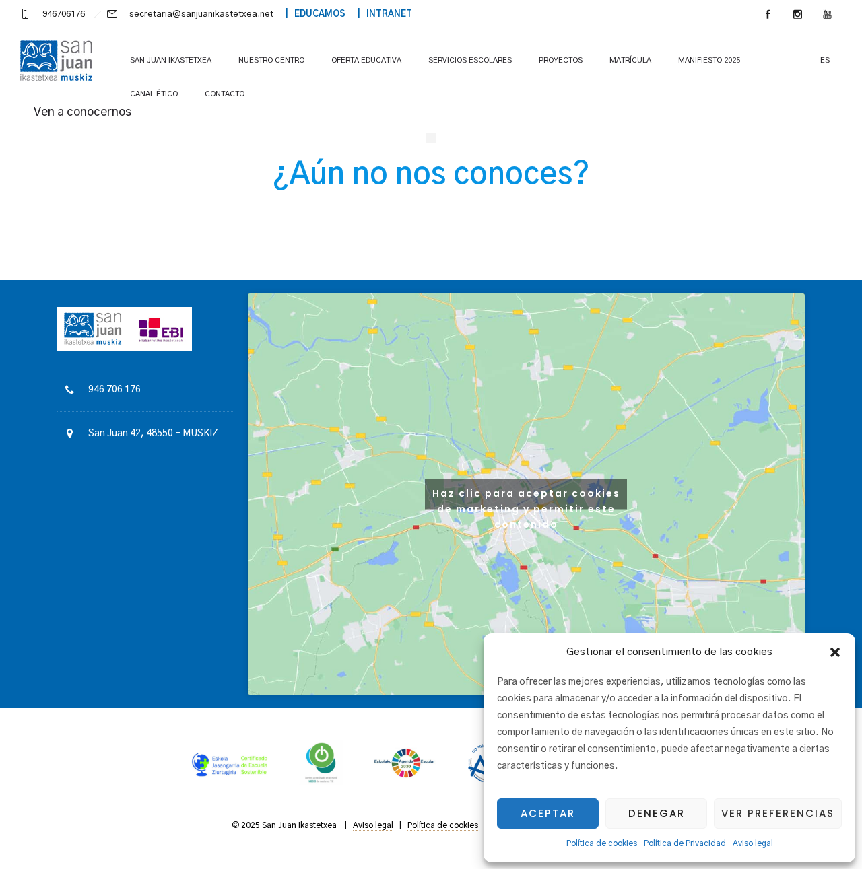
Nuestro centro (271, 60)
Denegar (656, 813)
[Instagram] (797, 15)
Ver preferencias (777, 813)
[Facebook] (768, 15)
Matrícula (630, 60)
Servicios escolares (470, 60)
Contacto (224, 94)
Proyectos (561, 60)
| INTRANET (379, 14)
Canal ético (154, 94)
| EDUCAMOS (310, 14)
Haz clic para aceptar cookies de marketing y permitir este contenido (526, 497)
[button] (835, 652)
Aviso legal (753, 843)
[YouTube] (827, 15)
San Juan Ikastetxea (170, 60)
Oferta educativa (366, 60)
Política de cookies (601, 843)
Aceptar (548, 813)
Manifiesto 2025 (709, 60)
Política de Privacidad (685, 843)
